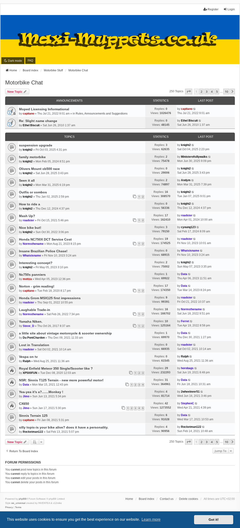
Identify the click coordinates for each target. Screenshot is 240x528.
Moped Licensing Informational (44, 109)
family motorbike (32, 157)
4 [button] (212, 91)
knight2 (28, 149)
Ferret (185, 321)
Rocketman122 (33, 431)
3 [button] (206, 91)
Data (184, 274)
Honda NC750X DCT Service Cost (45, 239)
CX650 (24, 404)
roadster (28, 220)
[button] (188, 91)
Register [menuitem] (213, 9)
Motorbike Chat (24, 82)
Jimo (26, 396)
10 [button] (226, 91)
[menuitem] (9, 507)
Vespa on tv (28, 357)
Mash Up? (27, 216)
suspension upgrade (35, 145)
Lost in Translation (34, 345)
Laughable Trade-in (34, 310)
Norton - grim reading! (36, 286)
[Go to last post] (194, 109)
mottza (27, 279)
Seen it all (27, 180)
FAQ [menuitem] (30, 60)
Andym (186, 180)
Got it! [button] (214, 519)
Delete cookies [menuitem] (188, 499)
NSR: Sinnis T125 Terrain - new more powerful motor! (61, 380)
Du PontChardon (34, 337)
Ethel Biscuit (31, 125)
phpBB (22, 498)
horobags (187, 368)
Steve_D (28, 326)
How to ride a (29, 204)
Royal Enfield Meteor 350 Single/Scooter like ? (56, 368)
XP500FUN (30, 373)
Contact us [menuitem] (166, 499)
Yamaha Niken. (30, 321)
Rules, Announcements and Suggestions (102, 113)
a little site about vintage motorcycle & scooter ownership (65, 333)
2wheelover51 (190, 391)
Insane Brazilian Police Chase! (43, 251)
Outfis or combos (33, 192)
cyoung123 (188, 227)
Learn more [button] (151, 519)
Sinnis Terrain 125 (33, 415)
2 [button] (201, 91)
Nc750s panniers (32, 274)
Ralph (26, 361)
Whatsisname (32, 255)
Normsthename (33, 243)
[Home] (120, 39)
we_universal (18, 503)
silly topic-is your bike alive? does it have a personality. (63, 427)
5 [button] (217, 91)
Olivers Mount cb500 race (39, 169)
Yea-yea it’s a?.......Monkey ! (41, 392)
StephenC (187, 403)
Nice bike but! (30, 228)
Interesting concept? (35, 263)
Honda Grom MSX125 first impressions (50, 298)
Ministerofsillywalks (194, 156)
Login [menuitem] (231, 9)
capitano (28, 113)
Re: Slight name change (38, 121)
